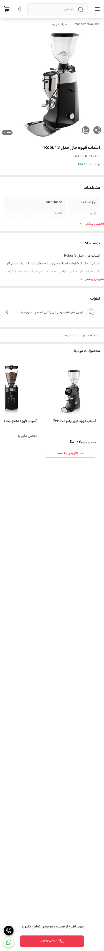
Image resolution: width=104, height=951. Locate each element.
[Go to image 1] (9, 132)
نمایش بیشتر (94, 223)
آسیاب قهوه (59, 24)
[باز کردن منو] (96, 9)
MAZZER (85, 164)
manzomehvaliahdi (87, 24)
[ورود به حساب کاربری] (19, 9)
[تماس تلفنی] (9, 930)
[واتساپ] (9, 942)
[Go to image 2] (4, 132)
